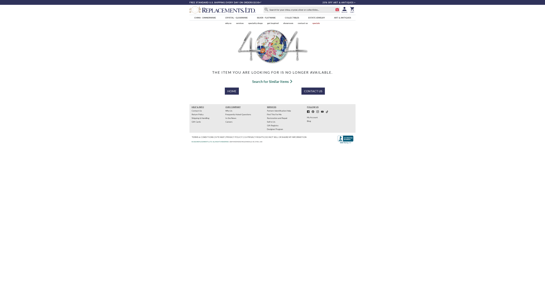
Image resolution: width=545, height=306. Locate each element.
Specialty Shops (255, 23)
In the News (230, 118)
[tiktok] (327, 111)
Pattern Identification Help (279, 111)
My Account (312, 117)
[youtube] (323, 111)
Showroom (288, 23)
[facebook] (309, 111)
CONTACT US (313, 91)
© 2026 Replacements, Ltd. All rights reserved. (210, 142)
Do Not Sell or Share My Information (285, 137)
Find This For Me (274, 114)
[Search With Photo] (337, 10)
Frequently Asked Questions (238, 114)
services (240, 23)
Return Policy (198, 114)
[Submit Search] (266, 10)
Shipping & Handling (200, 118)
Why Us (228, 111)
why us (228, 23)
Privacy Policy (234, 137)
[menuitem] (204, 17)
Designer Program (275, 129)
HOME (231, 91)
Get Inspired (273, 23)
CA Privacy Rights (254, 137)
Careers (228, 122)
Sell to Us (271, 122)
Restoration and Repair (277, 118)
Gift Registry (272, 125)
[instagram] (318, 111)
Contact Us (303, 23)
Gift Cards (196, 122)
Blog (309, 121)
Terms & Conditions (203, 137)
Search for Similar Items (271, 81)
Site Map (219, 137)
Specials (316, 23)
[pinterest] (314, 111)
